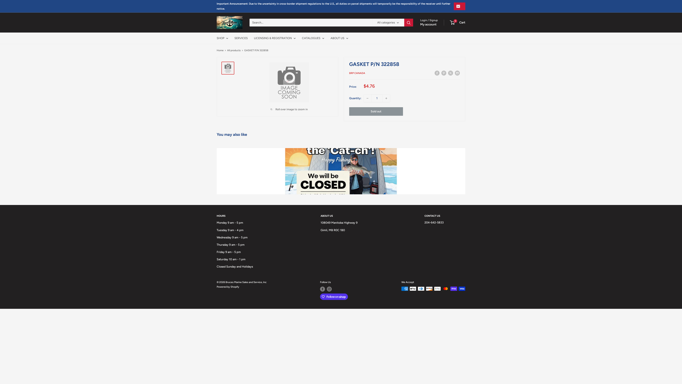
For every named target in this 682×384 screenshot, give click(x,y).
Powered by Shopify (228, 286)
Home (220, 50)
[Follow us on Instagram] (329, 289)
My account (428, 24)
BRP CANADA (357, 73)
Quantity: (355, 98)
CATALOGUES (311, 38)
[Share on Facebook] (437, 73)
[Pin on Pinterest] (443, 73)
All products (234, 50)
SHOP (220, 38)
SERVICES (241, 38)
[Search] (408, 22)
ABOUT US (337, 38)
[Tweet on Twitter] (450, 73)
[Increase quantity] (386, 98)
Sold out (376, 111)
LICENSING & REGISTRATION (273, 38)
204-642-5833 (434, 222)
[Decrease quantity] (367, 98)
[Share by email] (457, 73)
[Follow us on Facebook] (322, 289)
